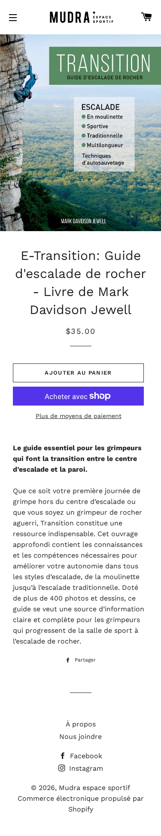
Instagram (85, 768)
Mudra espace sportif (94, 788)
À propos (81, 724)
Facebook (85, 756)
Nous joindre (80, 736)
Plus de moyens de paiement (79, 415)
